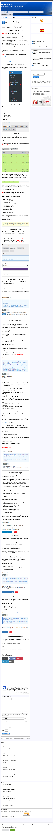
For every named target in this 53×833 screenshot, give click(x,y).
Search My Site (32, 12)
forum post (9, 554)
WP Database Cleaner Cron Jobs (39, 36)
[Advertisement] (15, 673)
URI (6, 724)
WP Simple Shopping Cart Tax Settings (40, 46)
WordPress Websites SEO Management (10, 774)
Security (6, 17)
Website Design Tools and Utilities (9, 769)
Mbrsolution (7, 4)
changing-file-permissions (7, 56)
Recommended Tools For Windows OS (9, 760)
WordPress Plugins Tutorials (8, 776)
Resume (4, 762)
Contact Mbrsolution (24, 12)
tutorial (28, 693)
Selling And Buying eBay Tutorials (9, 798)
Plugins (26, 693)
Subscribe (35, 72)
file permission (23, 692)
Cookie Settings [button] (6, 830)
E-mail (6, 721)
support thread (5, 422)
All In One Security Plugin (9, 652)
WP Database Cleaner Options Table (39, 39)
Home (2, 12)
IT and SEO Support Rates (7, 751)
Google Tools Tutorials (7, 791)
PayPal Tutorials (6, 796)
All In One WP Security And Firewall (11, 61)
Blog (6, 12)
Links (4, 753)
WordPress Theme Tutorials (8, 778)
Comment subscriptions (13, 12)
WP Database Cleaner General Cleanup (40, 43)
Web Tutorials (39, 12)
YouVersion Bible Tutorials (7, 800)
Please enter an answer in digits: (7, 727)
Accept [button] (12, 830)
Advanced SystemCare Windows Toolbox (21, 738)
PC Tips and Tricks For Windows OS (9, 755)
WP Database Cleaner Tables (38, 41)
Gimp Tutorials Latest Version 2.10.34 (9, 789)
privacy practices (35, 85)
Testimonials (5, 767)
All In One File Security (13, 22)
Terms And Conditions (26, 822)
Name (6, 718)
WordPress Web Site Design (7, 14)
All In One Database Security (8, 738)
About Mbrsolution (6, 744)
